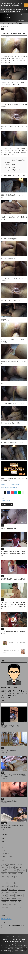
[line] (19, 492)
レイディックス (19, 895)
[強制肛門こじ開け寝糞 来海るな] (15, 492)
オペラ (11, 876)
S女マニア (4, 873)
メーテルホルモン (6, 892)
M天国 (3, 870)
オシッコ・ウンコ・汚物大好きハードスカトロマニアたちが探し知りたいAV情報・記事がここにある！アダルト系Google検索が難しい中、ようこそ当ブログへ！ (14, 947)
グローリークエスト (19, 876)
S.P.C (15, 870)
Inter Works (18, 867)
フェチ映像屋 (5, 886)
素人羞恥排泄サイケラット (7, 908)
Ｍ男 (7, 14)
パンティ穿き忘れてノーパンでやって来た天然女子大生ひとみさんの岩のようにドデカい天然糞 (13, 553)
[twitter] (5, 492)
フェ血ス (12, 886)
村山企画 (4, 904)
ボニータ (18, 886)
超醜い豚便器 (18, 908)
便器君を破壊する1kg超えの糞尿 (10, 726)
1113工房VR (19, 864)
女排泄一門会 (14, 901)
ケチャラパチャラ (6, 879)
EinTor (12, 867)
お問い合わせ (21, 20)
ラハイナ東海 (11, 895)
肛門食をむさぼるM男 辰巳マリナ (10, 801)
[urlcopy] (23, 492)
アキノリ (20, 873)
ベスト (6, 20)
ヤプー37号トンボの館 (16, 892)
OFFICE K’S (9, 870)
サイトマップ (19, 936)
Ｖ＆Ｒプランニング (6, 500)
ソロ (21, 17)
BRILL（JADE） (5, 867)
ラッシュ (4, 895)
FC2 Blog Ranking (6, 919)
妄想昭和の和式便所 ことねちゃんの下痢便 (13, 579)
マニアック (4, 889)
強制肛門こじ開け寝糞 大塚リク (9, 528)
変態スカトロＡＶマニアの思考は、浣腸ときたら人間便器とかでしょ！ (12, 5)
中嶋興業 (14, 898)
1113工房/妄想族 (11, 864)
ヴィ (3, 898)
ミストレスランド (13, 889)
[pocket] (12, 492)
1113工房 (4, 864)
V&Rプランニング (12, 873)
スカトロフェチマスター (17, 879)
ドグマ (16, 883)
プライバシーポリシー (10, 936)
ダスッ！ (4, 883)
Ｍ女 (21, 14)
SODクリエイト (22, 870)
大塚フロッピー (5, 901)
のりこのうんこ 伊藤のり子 (8, 750)
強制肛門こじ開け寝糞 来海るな (10, 484)
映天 (20, 901)
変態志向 (20, 898)
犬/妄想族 (15, 904)
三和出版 (8, 898)
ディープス (10, 883)
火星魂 (9, 904)
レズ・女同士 (7, 17)
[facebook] (8, 492)
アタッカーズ (5, 876)
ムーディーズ (22, 889)
